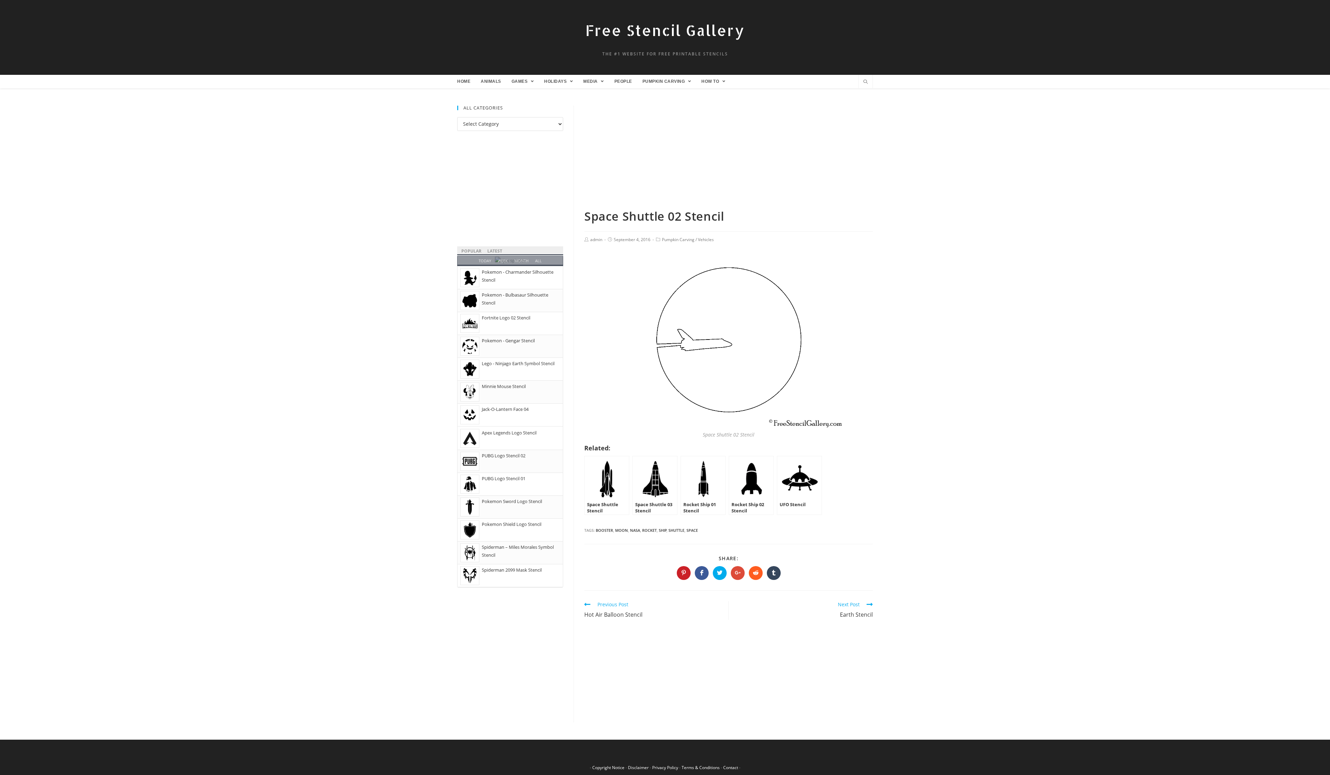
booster (604, 530)
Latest (494, 251)
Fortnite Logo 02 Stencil (506, 318)
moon (621, 530)
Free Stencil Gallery (665, 30)
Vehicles (706, 240)
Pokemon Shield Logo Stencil (511, 524)
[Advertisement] (728, 156)
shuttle (676, 530)
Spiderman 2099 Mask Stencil (512, 570)
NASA (635, 530)
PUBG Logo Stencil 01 (503, 478)
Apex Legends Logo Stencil (509, 433)
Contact (730, 767)
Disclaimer (638, 767)
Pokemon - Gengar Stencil (508, 340)
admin (596, 240)
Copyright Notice (608, 767)
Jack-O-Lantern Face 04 (505, 409)
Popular (471, 251)
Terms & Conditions (701, 767)
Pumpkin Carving (678, 240)
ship (663, 530)
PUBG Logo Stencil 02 (503, 455)
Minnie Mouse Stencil (504, 386)
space (692, 530)
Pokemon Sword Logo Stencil (512, 501)
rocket (649, 530)
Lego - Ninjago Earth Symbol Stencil (518, 363)
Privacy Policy (665, 767)
